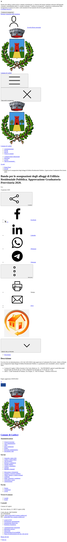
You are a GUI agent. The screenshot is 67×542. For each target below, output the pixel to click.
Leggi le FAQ (8, 520)
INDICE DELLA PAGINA (7, 351)
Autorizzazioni (8, 481)
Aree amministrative (9, 443)
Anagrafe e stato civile (10, 458)
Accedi (3, 164)
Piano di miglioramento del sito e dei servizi (16, 534)
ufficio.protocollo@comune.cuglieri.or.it (16, 515)
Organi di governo (9, 442)
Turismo (6, 467)
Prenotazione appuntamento (11, 521)
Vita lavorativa (8, 461)
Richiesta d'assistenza (10, 524)
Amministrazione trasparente (12, 527)
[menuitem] (20, 220)
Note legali (7, 530)
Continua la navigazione (7, 12)
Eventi (6, 499)
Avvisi (6, 491)
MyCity (4, 540)
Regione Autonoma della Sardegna (10, 14)
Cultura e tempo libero (10, 459)
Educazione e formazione (11, 472)
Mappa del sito (5, 537)
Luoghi (6, 498)
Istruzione (7, 158)
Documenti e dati (9, 451)
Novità (6, 169)
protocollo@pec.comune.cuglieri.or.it (14, 517)
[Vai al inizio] (1, 382)
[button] (9, 149)
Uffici (5, 445)
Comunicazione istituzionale (12, 156)
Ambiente (7, 477)
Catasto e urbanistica (10, 466)
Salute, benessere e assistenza (12, 478)
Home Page (7, 167)
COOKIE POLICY (6, 9)
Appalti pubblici (8, 464)
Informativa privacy (9, 529)
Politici (6, 448)
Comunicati (7, 489)
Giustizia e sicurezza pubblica (12, 473)
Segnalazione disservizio (11, 523)
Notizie (6, 488)
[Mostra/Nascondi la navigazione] (14, 81)
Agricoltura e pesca (9, 480)
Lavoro (6, 160)
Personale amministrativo (11, 450)
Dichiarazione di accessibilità (12, 532)
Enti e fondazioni (9, 446)
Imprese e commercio (10, 463)
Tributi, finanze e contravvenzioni (13, 475)
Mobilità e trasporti (9, 469)
